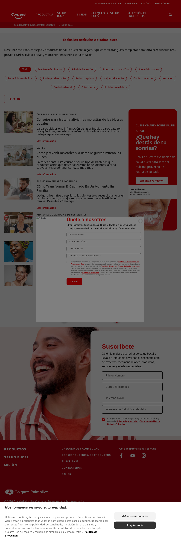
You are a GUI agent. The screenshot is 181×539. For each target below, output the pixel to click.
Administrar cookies (135, 516)
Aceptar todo (135, 525)
